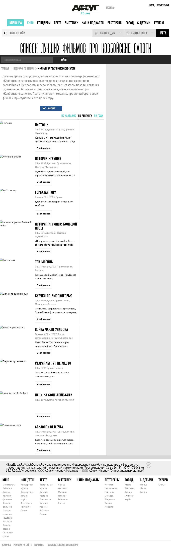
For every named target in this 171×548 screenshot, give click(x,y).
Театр (57, 23)
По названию (68, 115)
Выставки (71, 23)
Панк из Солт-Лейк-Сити (53, 395)
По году (98, 115)
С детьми (143, 23)
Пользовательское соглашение (62, 544)
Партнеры (39, 544)
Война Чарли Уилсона (51, 329)
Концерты (44, 23)
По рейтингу (85, 115)
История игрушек (48, 158)
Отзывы (109, 495)
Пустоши (41, 125)
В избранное (43, 148)
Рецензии (110, 499)
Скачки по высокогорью (53, 296)
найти (63, 59)
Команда (6, 544)
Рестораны (115, 23)
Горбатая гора (45, 192)
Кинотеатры (9, 484)
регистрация (163, 5)
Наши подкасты (93, 23)
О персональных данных (127, 470)
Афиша (143, 484)
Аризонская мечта (49, 427)
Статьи (24, 510)
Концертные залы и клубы (27, 495)
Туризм (159, 23)
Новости (109, 506)
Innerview (15, 23)
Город (130, 23)
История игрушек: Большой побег (56, 226)
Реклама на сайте (23, 544)
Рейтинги (7, 488)
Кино (30, 23)
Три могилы (44, 262)
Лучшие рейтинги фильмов (7, 495)
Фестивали (26, 503)
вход (151, 5)
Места (128, 484)
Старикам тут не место (53, 363)
